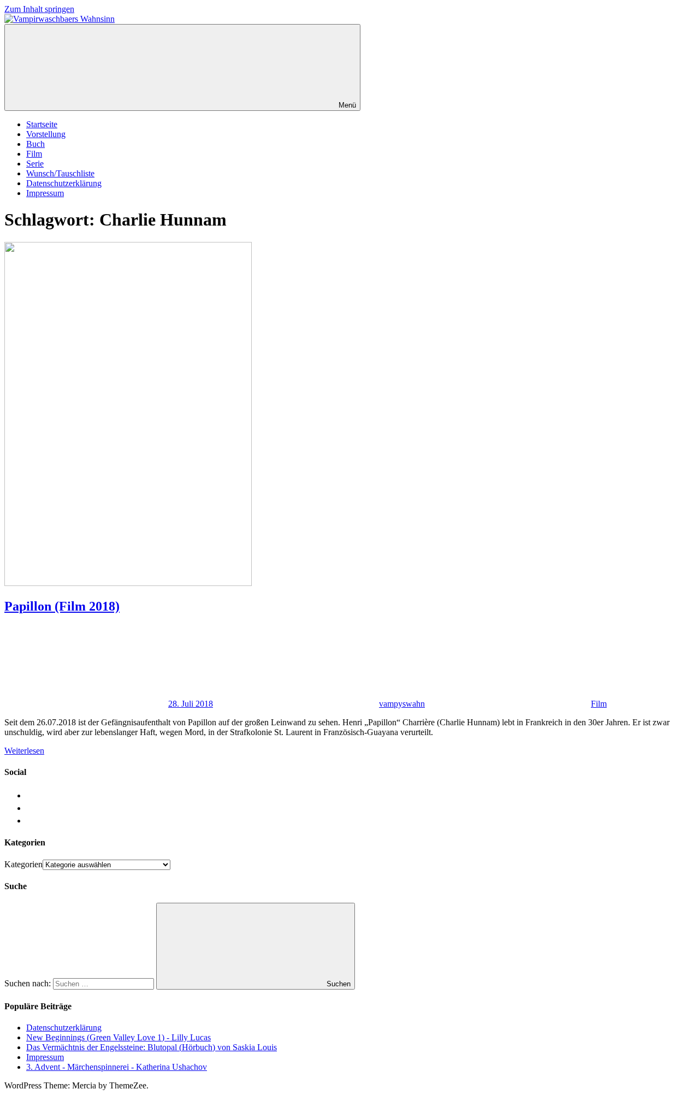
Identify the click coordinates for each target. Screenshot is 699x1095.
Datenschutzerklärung (64, 183)
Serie (35, 163)
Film (34, 153)
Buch (35, 144)
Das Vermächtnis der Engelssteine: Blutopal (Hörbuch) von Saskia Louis (151, 1047)
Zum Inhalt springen (39, 9)
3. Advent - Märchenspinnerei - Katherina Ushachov (116, 1067)
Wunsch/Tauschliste (60, 173)
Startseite (41, 124)
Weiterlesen (24, 750)
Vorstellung (46, 134)
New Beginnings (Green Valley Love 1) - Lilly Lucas (118, 1037)
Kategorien (23, 864)
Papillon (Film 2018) (62, 606)
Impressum (45, 193)
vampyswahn (402, 703)
